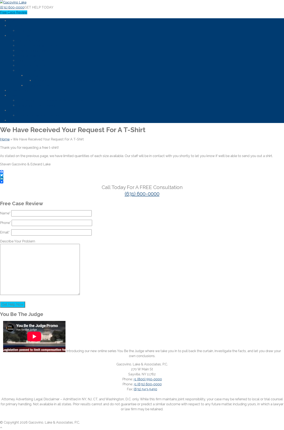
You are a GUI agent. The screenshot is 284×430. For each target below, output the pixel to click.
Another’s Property (31, 66)
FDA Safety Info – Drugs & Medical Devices (50, 100)
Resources (16, 110)
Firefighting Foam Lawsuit (36, 105)
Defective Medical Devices (37, 46)
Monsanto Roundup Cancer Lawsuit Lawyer (67, 80)
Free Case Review (13, 12)
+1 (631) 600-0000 (148, 384)
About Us (15, 26)
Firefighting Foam (38, 85)
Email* (5, 232)
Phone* (6, 223)
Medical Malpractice (32, 56)
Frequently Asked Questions (38, 115)
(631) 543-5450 (145, 389)
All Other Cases (28, 70)
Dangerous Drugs (30, 41)
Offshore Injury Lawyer (34, 51)
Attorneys (24, 31)
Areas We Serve (20, 90)
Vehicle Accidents (30, 61)
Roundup (32, 75)
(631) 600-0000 (12, 7)
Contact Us (17, 120)
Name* (5, 213)
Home (13, 21)
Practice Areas (19, 36)
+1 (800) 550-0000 (147, 379)
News (12, 95)
